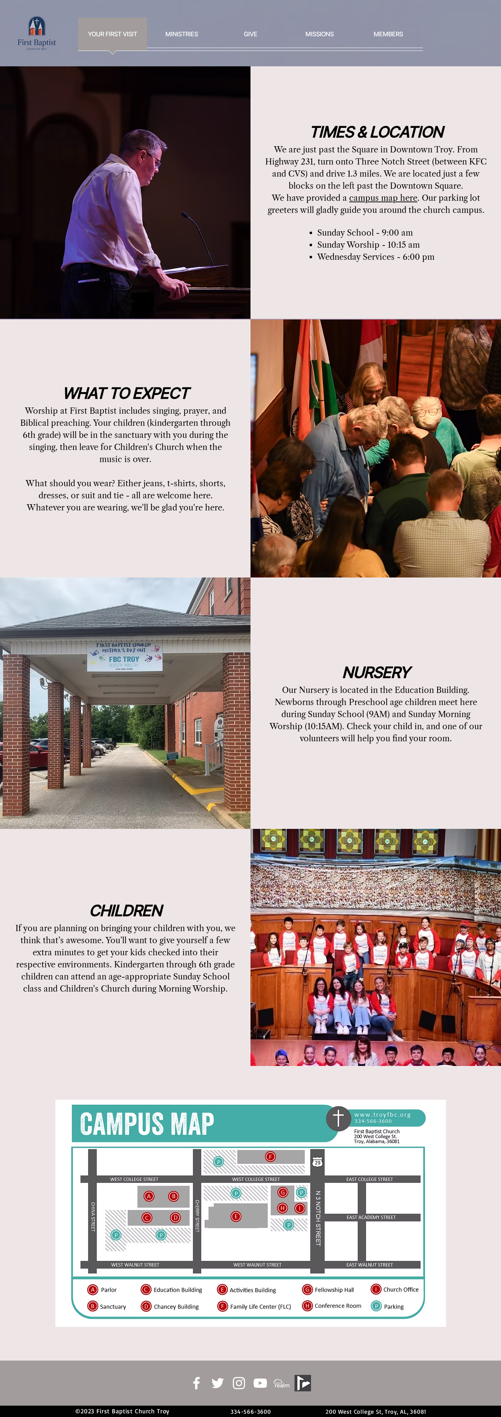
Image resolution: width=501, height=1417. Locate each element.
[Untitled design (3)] (281, 1383)
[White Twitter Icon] (217, 1383)
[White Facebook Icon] (196, 1383)
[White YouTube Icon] (260, 1383)
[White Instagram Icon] (239, 1383)
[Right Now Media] (303, 1383)
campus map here (383, 198)
